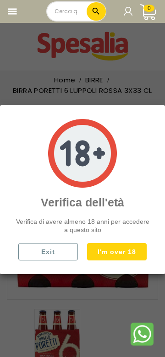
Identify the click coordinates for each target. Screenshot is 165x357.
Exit (48, 251)
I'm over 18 (117, 251)
